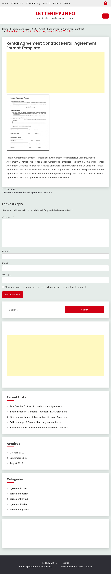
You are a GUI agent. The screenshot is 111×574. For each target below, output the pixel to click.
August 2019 (16, 463)
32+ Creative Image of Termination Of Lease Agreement (39, 417)
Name (6, 251)
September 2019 (18, 457)
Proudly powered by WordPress (36, 566)
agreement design (19, 493)
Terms (67, 3)
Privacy (57, 3)
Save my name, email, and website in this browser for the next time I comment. (46, 287)
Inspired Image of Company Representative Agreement (38, 411)
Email (5, 263)
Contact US (17, 3)
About (5, 3)
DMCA (46, 3)
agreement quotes (19, 509)
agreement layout (19, 498)
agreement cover (18, 488)
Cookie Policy (33, 3)
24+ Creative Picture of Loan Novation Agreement (36, 406)
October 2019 (17, 452)
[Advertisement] (55, 72)
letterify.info (56, 13)
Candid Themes (84, 566)
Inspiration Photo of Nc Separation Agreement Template (39, 427)
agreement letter (18, 504)
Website (6, 275)
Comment (8, 217)
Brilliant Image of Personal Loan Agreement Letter (36, 422)
